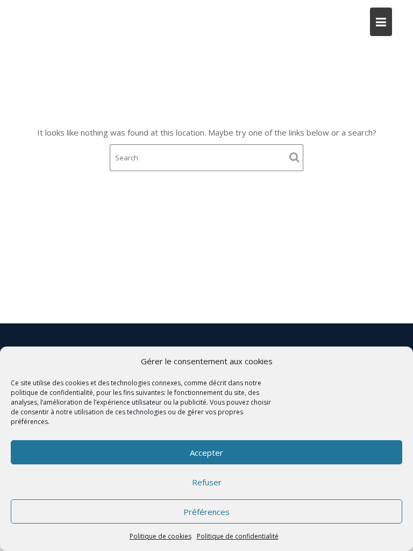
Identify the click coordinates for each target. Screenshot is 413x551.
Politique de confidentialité (238, 536)
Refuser (207, 482)
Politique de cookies (160, 536)
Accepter (206, 452)
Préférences (206, 511)
